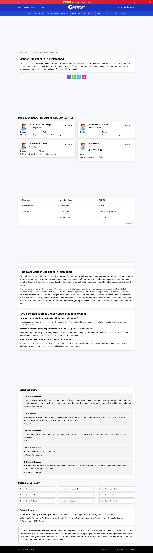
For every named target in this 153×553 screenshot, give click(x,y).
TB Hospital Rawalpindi (116, 518)
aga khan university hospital (53, 518)
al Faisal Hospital (26, 521)
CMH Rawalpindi (70, 518)
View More (127, 223)
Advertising (120, 549)
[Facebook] (69, 77)
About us (103, 549)
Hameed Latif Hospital (105, 515)
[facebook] (125, 7)
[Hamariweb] (76, 7)
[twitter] (134, 7)
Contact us (111, 549)
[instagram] (84, 77)
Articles (91, 13)
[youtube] (131, 7)
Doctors (45, 13)
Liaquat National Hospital (87, 515)
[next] (134, 2)
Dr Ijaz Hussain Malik (86, 518)
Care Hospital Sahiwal (49, 515)
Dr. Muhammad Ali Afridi (98, 125)
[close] (150, 2)
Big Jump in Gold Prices (77, 2)
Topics (123, 13)
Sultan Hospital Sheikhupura (30, 518)
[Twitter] (79, 77)
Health (37, 13)
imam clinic (24, 515)
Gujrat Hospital (34, 515)
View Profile (68, 125)
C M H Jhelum (39, 521)
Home (29, 13)
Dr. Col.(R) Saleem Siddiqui (40, 125)
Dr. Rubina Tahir (100, 518)
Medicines (65, 13)
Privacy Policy (130, 549)
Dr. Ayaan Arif (93, 144)
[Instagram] (128, 7)
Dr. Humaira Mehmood (38, 144)
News (116, 13)
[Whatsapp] (74, 77)
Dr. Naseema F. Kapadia (68, 515)
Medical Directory (79, 13)
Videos (108, 13)
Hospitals (55, 13)
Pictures (100, 13)
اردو (120, 7)
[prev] (18, 2)
